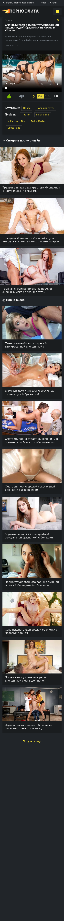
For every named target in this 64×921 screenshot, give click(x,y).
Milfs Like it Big (16, 121)
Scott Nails (14, 128)
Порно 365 (42, 115)
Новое (27, 108)
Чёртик (26, 115)
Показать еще (32, 741)
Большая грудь (45, 108)
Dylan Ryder (38, 121)
